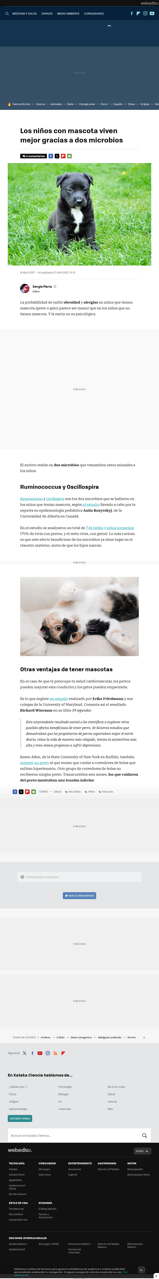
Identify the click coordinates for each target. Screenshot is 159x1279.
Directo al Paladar (108, 1169)
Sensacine (74, 1169)
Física (12, 1094)
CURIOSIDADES (94, 13)
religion (14, 1101)
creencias (64, 1109)
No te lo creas (116, 1087)
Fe (59, 1101)
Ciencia (40, 104)
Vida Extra (45, 1174)
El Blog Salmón (47, 1208)
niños (91, 791)
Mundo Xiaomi (17, 1194)
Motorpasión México (135, 1245)
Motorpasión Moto (138, 1174)
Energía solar (87, 104)
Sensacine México (79, 1244)
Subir (139, 1151)
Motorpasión (135, 1169)
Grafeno (46, 1037)
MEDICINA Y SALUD (24, 13)
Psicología (65, 1087)
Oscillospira (55, 498)
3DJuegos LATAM (49, 1244)
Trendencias (16, 1208)
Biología (63, 1094)
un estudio (59, 698)
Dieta (70, 104)
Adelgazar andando (110, 1037)
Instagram (145, 13)
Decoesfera (16, 1214)
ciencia (112, 1101)
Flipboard (138, 13)
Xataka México (18, 1244)
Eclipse (145, 104)
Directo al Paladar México (108, 1245)
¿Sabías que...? (18, 1087)
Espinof (72, 1174)
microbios (74, 791)
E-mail (69, 156)
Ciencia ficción (21, 104)
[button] (44, 286)
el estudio (91, 504)
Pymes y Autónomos (46, 1215)
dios (110, 1109)
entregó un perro (34, 762)
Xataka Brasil (17, 1249)
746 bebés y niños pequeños (110, 527)
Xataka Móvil (16, 1174)
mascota (107, 791)
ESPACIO (47, 13)
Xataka (13, 1169)
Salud (57, 791)
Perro (104, 104)
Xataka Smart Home (17, 1186)
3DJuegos (44, 1169)
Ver (81, 895)
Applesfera (15, 1180)
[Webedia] (150, 3)
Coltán (61, 1037)
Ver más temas (20, 1118)
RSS (55, 1052)
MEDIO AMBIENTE (68, 13)
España (117, 104)
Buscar (144, 1135)
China (131, 104)
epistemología (18, 1109)
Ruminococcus (31, 498)
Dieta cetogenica (81, 1037)
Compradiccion (18, 1219)
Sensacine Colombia (74, 1250)
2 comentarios (35, 156)
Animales (56, 104)
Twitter (57, 156)
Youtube (152, 13)
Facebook (131, 13)
